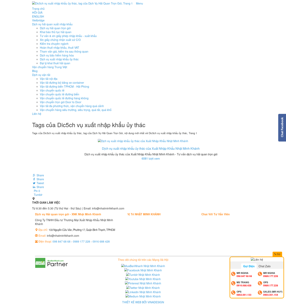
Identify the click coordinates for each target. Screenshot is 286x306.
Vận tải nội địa (48, 79)
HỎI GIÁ (37, 12)
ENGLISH (38, 16)
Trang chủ (38, 9)
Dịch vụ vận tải (41, 75)
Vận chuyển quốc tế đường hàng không (64, 98)
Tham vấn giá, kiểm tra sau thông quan (64, 51)
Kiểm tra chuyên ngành (54, 44)
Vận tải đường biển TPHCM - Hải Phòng (64, 86)
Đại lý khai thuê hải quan (55, 63)
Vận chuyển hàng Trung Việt (49, 67)
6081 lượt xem (151, 158)
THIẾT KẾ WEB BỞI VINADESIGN (143, 302)
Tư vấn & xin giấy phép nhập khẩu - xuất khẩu (68, 36)
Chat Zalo (265, 266)
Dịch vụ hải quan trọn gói (55, 28)
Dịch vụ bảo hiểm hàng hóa (57, 55)
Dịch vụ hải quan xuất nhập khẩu (52, 24)
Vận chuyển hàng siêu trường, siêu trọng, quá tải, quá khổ (75, 110)
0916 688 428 (101, 241)
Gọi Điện (249, 266)
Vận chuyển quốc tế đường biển (59, 94)
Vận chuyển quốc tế (52, 90)
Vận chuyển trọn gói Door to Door (60, 102)
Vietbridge (38, 20)
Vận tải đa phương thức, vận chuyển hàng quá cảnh (72, 106)
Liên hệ (36, 114)
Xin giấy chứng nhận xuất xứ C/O (60, 40)
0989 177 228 (81, 241)
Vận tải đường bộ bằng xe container (62, 82)
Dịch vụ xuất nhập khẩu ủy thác (59, 59)
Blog (35, 71)
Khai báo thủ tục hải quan (55, 32)
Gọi (278, 253)
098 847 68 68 (61, 241)
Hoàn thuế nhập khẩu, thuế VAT (59, 47)
